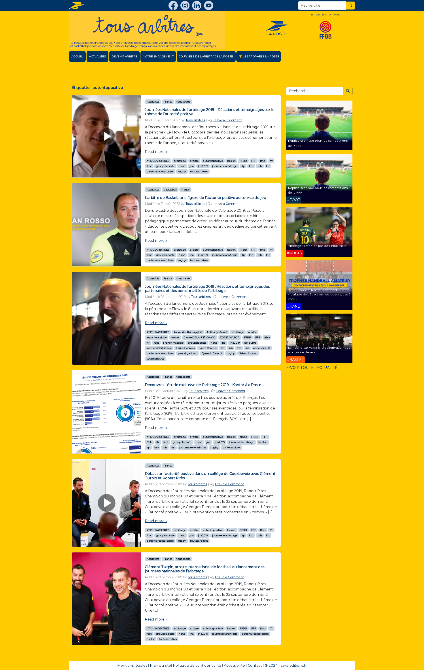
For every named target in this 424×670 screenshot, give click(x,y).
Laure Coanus (207, 348)
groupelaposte (165, 166)
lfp (243, 166)
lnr (268, 166)
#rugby (295, 253)
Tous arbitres (195, 120)
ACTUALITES (97, 56)
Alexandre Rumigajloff (188, 332)
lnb (251, 166)
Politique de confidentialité (197, 665)
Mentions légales (132, 665)
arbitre (194, 160)
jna (192, 166)
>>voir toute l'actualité (311, 367)
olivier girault (261, 348)
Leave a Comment (227, 120)
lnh (260, 166)
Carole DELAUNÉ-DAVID (200, 337)
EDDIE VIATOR (230, 337)
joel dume (250, 342)
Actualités (153, 101)
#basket (295, 360)
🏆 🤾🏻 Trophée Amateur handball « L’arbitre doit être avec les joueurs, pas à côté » (319, 294)
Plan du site (160, 665)
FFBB (243, 160)
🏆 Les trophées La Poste (259, 56)
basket (231, 160)
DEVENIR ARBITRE (124, 56)
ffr (271, 160)
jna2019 (203, 166)
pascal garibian (187, 353)
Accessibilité (234, 665)
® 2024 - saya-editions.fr (286, 665)
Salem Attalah (248, 353)
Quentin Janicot (212, 353)
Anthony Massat (216, 332)
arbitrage (180, 160)
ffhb (262, 160)
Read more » (156, 152)
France (168, 101)
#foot (293, 200)
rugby (182, 171)
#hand (294, 306)
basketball (170, 189)
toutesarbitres (199, 171)
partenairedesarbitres (160, 171)
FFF (253, 160)
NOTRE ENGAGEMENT (158, 56)
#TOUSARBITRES (158, 160)
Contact (255, 665)
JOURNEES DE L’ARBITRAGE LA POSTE (206, 56)
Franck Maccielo (173, 342)
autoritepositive (213, 160)
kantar (262, 442)
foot (149, 166)
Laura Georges (185, 348)
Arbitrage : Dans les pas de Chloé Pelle (317, 245)
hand (182, 166)
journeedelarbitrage (224, 166)
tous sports (183, 101)
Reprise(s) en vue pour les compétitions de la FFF (318, 190)
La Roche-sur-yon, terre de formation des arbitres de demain (319, 350)
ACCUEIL (77, 56)
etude (243, 436)
